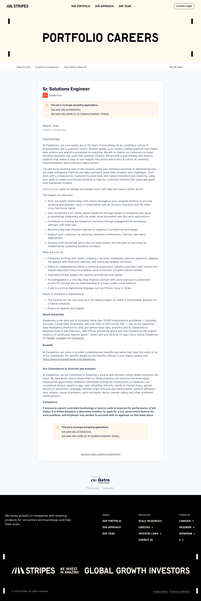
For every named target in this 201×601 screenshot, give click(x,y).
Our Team (125, 6)
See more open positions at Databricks (100, 454)
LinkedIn (61, 338)
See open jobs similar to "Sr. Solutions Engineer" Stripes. (80, 113)
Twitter (50, 338)
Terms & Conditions (179, 592)
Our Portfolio (80, 6)
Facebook (78, 338)
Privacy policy (93, 488)
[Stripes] (17, 6)
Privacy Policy (160, 592)
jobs (24, 67)
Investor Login (186, 6)
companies (47, 67)
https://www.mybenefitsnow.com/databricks (69, 359)
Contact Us (146, 539)
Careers (145, 527)
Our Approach (104, 6)
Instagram (186, 533)
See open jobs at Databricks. (66, 109)
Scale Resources (150, 521)
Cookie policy (108, 488)
